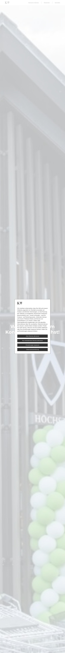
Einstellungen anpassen (32, 345)
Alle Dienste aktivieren (32, 336)
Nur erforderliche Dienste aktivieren (32, 340)
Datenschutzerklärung (32, 349)
